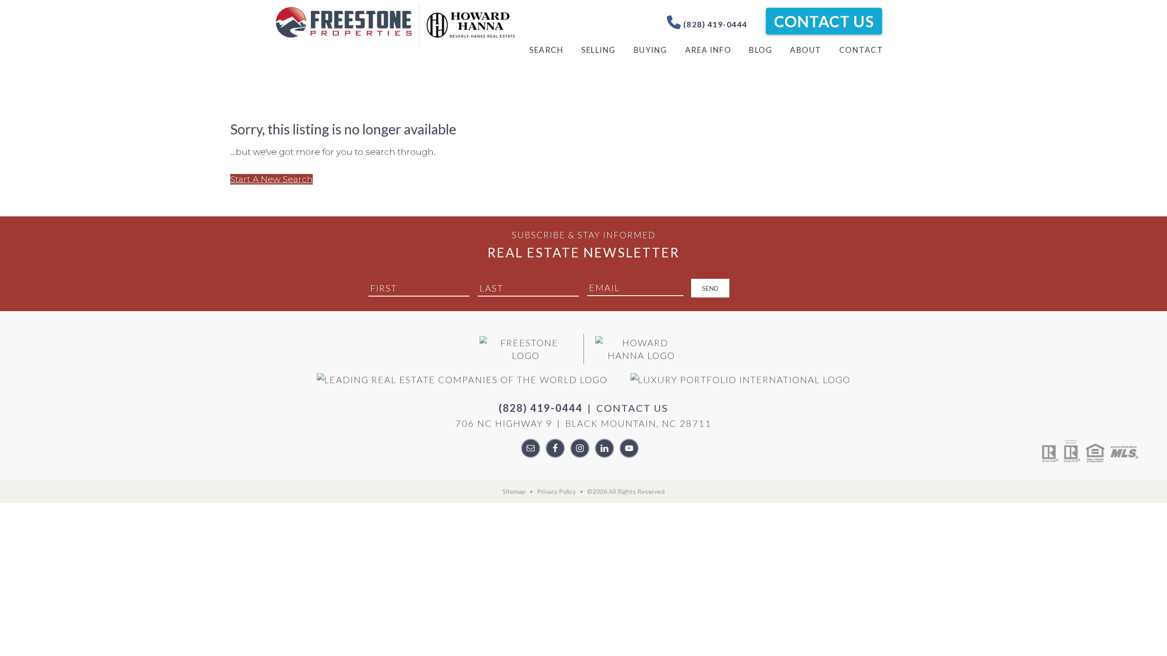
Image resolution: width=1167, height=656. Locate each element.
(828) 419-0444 (714, 24)
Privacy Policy (556, 491)
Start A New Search (271, 179)
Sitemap (514, 491)
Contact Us (824, 21)
